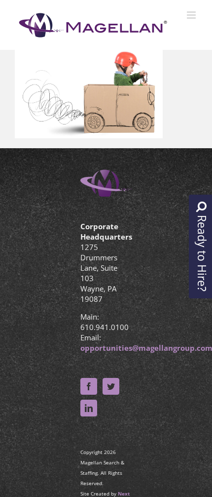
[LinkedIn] (88, 408)
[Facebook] (88, 386)
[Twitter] (111, 386)
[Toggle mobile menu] (192, 15)
